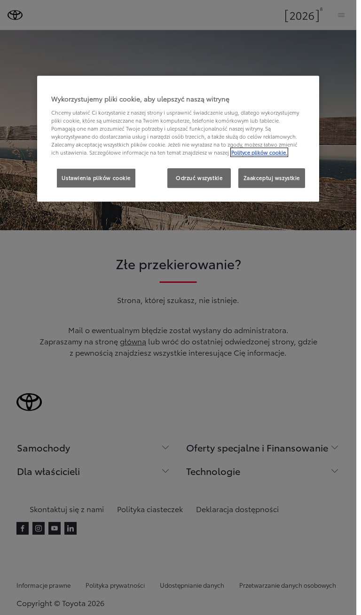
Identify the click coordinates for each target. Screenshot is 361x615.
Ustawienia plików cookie (96, 177)
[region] (178, 139)
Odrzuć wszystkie (199, 177)
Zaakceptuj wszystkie (271, 177)
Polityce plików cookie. (259, 152)
